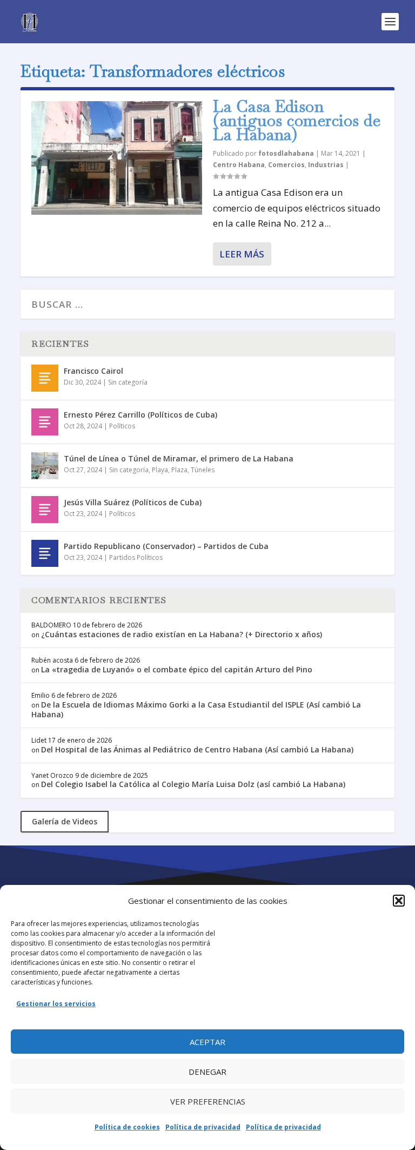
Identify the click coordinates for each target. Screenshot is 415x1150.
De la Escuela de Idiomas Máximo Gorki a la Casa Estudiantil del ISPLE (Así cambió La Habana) (196, 709)
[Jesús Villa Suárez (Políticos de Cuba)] (44, 509)
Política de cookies (127, 1127)
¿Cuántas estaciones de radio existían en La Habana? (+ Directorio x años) (181, 634)
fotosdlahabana (286, 153)
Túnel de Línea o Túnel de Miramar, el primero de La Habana (178, 458)
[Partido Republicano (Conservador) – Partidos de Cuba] (44, 553)
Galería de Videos (64, 821)
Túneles (203, 469)
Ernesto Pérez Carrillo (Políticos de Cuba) (140, 414)
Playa (160, 469)
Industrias (326, 164)
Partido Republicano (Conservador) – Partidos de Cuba (166, 546)
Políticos (122, 426)
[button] (398, 900)
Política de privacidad (202, 1127)
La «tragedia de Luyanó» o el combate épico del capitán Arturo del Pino (176, 669)
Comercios (286, 164)
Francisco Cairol (93, 371)
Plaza (179, 469)
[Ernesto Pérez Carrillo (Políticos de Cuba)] (44, 421)
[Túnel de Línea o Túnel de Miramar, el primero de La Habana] (44, 465)
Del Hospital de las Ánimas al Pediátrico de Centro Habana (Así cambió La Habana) (197, 749)
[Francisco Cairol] (44, 378)
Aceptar (207, 1041)
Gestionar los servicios (56, 1003)
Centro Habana (239, 164)
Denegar (207, 1071)
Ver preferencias (207, 1101)
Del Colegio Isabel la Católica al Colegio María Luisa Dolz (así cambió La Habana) (193, 784)
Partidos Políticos (136, 557)
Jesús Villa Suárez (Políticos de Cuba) (133, 502)
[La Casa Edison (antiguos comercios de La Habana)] (116, 158)
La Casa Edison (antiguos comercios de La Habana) (296, 120)
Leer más (241, 254)
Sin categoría (128, 382)
